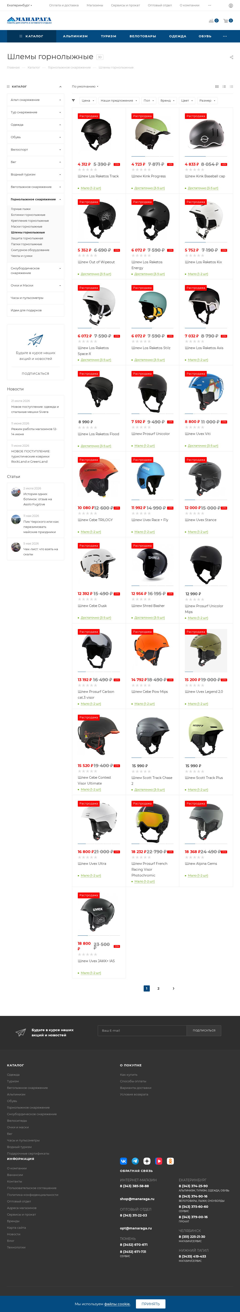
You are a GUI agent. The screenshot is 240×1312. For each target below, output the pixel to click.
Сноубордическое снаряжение (32, 1114)
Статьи (13, 476)
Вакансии (15, 1175)
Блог (10, 1241)
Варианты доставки (135, 1088)
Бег (9, 1134)
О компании (17, 1168)
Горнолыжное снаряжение (28, 1107)
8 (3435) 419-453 (192, 1258)
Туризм (13, 1081)
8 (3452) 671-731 (133, 1254)
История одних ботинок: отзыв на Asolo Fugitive (37, 499)
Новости (15, 389)
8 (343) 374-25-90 (204, 1188)
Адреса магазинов (22, 1208)
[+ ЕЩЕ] (225, 36)
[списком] (224, 86)
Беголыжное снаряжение (27, 1088)
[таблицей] (231, 86)
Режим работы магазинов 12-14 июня (34, 431)
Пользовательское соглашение (31, 1188)
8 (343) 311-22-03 (133, 1215)
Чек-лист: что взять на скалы (40, 551)
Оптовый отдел (19, 1201)
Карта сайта (16, 1227)
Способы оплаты (133, 1081)
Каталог (15, 1065)
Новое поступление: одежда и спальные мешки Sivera (35, 409)
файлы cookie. (117, 1304)
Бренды (13, 1221)
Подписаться (204, 1030)
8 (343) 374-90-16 (202, 1198)
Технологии (16, 1247)
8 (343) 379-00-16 (193, 1219)
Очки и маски (18, 1127)
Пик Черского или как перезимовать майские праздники (41, 527)
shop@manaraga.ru (137, 1199)
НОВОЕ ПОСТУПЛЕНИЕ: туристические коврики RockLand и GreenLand (30, 456)
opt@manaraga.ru (136, 1228)
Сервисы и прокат (21, 1214)
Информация (20, 1159)
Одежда (13, 1074)
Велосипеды (17, 1120)
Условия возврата (134, 1094)
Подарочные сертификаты (28, 1153)
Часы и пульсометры (23, 1140)
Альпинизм (16, 1094)
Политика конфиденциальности (32, 1195)
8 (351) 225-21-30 (192, 1239)
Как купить (128, 1074)
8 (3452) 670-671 (133, 1245)
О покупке (131, 1065)
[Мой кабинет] (231, 6)
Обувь (12, 1101)
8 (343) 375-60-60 (193, 1209)
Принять (151, 1304)
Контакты (14, 1181)
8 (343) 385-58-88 (134, 1186)
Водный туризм (19, 1147)
